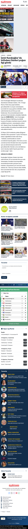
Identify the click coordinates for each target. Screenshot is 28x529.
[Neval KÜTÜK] (4, 463)
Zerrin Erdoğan (12, 421)
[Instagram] (14, 493)
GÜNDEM (3, 5)
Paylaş (4, 86)
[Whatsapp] (19, 493)
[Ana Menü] (26, 1)
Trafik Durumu (6, 501)
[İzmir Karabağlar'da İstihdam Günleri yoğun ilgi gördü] (14, 77)
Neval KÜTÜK (11, 462)
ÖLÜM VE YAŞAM (12, 458)
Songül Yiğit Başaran (14, 439)
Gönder (4, 277)
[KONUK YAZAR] (4, 475)
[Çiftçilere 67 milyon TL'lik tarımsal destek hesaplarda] (7, 250)
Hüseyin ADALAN (12, 387)
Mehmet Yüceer (12, 400)
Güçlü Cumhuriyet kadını (14, 434)
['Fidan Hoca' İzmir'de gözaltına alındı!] (21, 236)
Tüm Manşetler (6, 504)
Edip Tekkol (11, 414)
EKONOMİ (16, 5)
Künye (3, 511)
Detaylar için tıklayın (14, 323)
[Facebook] (9, 493)
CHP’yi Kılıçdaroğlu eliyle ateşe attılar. (16, 403)
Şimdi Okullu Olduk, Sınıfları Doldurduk (15, 454)
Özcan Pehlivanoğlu (13, 394)
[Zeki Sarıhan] (4, 409)
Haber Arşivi (5, 507)
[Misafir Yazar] (5, 427)
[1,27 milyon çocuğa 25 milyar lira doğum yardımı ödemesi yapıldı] (21, 250)
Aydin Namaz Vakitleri (7, 500)
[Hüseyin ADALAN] (4, 389)
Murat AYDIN (11, 374)
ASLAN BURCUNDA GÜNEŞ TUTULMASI (14, 383)
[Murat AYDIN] (4, 376)
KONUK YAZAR (11, 474)
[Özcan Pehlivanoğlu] (4, 395)
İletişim (8, 511)
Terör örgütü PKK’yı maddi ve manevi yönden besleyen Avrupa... (17, 416)
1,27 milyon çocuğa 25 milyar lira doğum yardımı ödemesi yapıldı (21, 256)
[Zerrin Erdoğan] (4, 422)
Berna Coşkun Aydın (13, 432)
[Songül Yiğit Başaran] (4, 440)
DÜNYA (22, 5)
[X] (11, 493)
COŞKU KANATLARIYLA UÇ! (14, 464)
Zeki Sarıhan (11, 407)
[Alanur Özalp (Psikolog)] (4, 446)
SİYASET (10, 5)
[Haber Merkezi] (4, 209)
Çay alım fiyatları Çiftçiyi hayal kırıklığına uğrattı (15, 447)
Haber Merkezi (13, 208)
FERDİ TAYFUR (13, 428)
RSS (4, 518)
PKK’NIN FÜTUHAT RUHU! (14, 396)
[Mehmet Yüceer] (4, 402)
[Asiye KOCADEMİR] (4, 453)
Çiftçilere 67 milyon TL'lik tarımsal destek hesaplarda (7, 256)
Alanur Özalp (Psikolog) (14, 445)
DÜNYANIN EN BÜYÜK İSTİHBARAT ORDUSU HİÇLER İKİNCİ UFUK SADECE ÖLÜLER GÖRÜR (17, 390)
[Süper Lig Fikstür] (26, 328)
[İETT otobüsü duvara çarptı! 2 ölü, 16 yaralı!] (21, 222)
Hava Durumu (6, 498)
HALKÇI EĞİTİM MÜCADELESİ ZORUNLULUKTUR (15, 410)
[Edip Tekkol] (4, 415)
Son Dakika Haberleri (7, 506)
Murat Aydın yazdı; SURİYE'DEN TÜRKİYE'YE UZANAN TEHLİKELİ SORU (17, 377)
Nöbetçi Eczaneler (7, 497)
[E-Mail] (10, 211)
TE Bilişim (17, 523)
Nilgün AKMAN (11, 381)
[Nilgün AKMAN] (4, 382)
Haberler (3, 55)
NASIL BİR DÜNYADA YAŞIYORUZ (16, 423)
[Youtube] (16, 493)
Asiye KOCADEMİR (12, 451)
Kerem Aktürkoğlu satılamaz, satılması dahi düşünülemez (15, 476)
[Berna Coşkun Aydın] (4, 433)
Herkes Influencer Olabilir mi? (15, 441)
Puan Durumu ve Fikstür (8, 503)
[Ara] (24, 1)
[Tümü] (26, 371)
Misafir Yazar (13, 426)
